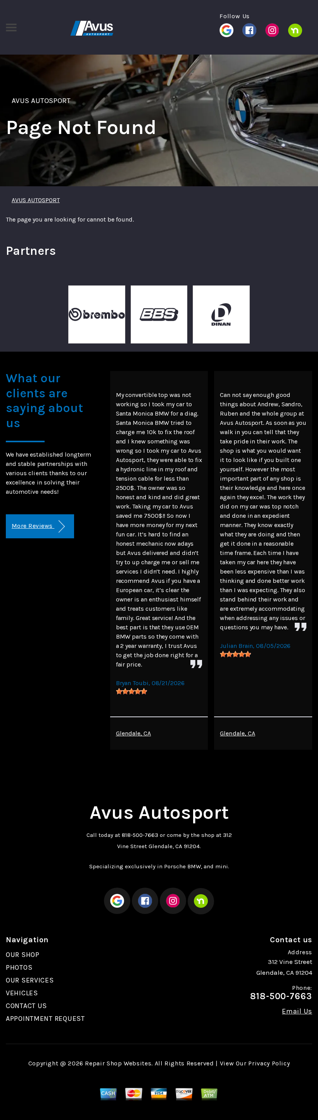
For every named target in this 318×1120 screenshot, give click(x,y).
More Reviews (33, 525)
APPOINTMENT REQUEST (45, 1018)
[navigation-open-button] (11, 27)
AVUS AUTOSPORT (41, 100)
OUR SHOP (23, 954)
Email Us (297, 1011)
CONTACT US (26, 1005)
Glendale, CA (133, 733)
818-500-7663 (140, 834)
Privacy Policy (269, 1063)
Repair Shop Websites (118, 1063)
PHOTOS (19, 967)
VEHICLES (22, 993)
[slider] (131, 691)
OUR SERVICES (30, 980)
